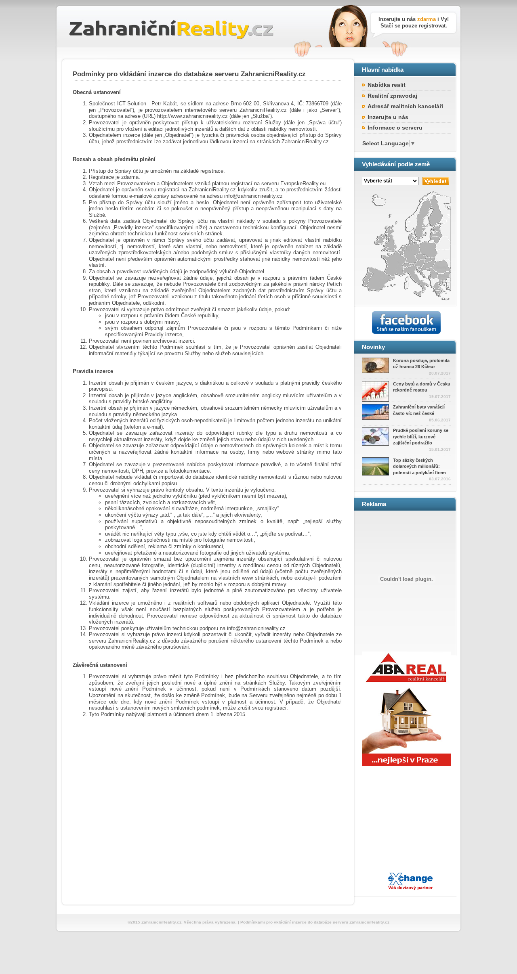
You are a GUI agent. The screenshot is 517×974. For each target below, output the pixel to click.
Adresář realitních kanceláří (405, 106)
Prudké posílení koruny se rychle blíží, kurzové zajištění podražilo (420, 436)
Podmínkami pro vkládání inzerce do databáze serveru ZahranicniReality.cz (314, 922)
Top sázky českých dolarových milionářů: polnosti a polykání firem (419, 466)
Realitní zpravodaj (392, 95)
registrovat (432, 26)
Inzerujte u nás (388, 117)
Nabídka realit (387, 85)
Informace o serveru (395, 127)
